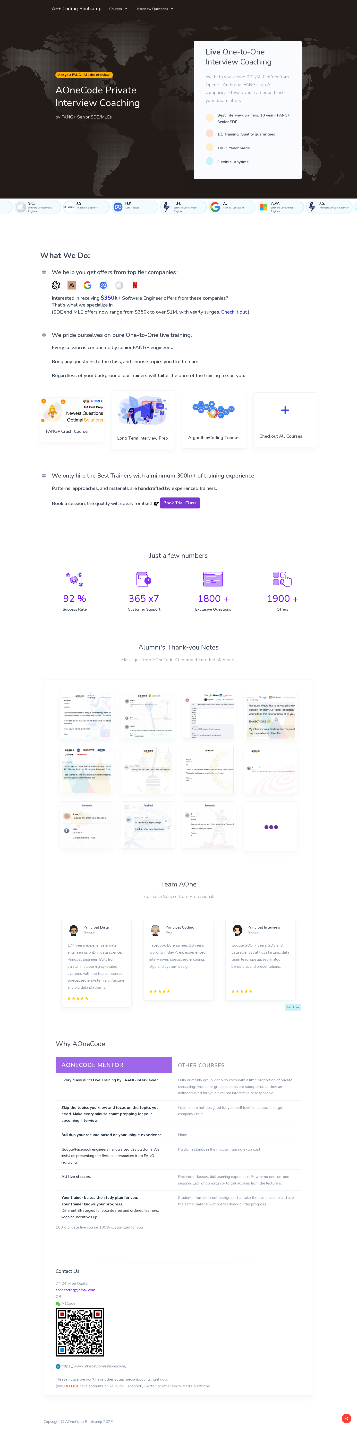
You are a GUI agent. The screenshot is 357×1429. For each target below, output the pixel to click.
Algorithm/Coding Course (213, 438)
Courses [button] (115, 9)
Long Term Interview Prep (142, 438)
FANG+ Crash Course (67, 431)
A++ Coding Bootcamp (77, 8)
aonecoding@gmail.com (75, 1290)
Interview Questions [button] (152, 9)
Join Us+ (293, 1007)
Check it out (234, 312)
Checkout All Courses (280, 436)
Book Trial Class (179, 503)
